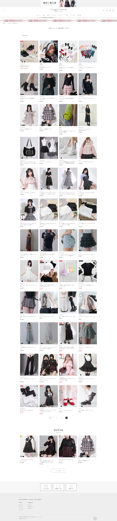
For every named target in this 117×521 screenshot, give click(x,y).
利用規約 (33, 516)
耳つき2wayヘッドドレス (45, 67)
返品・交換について (30, 506)
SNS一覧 (79, 15)
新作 (44, 15)
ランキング (54, 15)
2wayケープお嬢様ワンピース (26, 129)
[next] (98, 448)
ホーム (4, 23)
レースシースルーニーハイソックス (47, 316)
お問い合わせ (30, 508)
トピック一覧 (72, 15)
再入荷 (48, 15)
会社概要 (20, 516)
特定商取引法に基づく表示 (27, 516)
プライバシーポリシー (39, 516)
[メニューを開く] (4, 10)
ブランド (37, 15)
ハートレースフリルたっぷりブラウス (86, 161)
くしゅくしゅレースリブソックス (66, 410)
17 (62, 417)
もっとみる (58, 470)
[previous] (17, 448)
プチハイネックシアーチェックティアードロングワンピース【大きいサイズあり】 (67, 194)
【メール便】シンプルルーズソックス (86, 410)
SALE (67, 15)
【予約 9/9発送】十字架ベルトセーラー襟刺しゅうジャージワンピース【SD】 (46, 462)
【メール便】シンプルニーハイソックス (67, 316)
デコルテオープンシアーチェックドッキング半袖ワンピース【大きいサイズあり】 (48, 194)
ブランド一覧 (21, 508)
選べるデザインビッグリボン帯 (26, 410)
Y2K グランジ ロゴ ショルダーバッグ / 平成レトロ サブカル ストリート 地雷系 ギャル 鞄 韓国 (28, 163)
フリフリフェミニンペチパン (45, 161)
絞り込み (26, 35)
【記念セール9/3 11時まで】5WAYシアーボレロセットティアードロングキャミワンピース (67, 348)
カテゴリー (60, 15)
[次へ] (66, 418)
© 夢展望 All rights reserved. (23, 518)
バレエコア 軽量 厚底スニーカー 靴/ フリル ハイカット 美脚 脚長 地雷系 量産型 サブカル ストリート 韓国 (67, 163)
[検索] (103, 10)
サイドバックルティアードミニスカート (87, 254)
